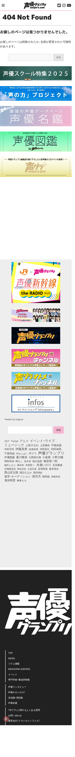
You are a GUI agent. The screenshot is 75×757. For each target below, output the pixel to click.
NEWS (11, 658)
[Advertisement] (36, 218)
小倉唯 (46, 457)
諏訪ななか (26, 472)
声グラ (33, 453)
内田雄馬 (56, 449)
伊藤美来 (21, 449)
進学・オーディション (17, 476)
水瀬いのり (43, 464)
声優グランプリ (51, 453)
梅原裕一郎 (50, 461)
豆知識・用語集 (15, 697)
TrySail (14, 441)
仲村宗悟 (9, 449)
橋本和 (20, 465)
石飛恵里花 (10, 468)
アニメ (24, 441)
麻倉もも (22, 480)
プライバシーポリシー (19, 726)
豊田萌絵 (37, 472)
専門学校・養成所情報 (19, 679)
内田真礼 (45, 449)
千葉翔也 (9, 453)
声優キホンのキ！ (16, 692)
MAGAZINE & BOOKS (19, 669)
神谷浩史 (21, 468)
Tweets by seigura (13, 419)
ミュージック (14, 445)
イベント (12, 674)
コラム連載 (13, 663)
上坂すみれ (32, 445)
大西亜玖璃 (35, 457)
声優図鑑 (9, 457)
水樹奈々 (30, 465)
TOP (10, 652)
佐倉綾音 (33, 449)
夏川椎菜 (21, 457)
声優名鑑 (12, 702)
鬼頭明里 (9, 480)
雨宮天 (36, 476)
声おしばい (21, 453)
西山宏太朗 (11, 472)
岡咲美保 (9, 461)
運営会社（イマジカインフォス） (24, 720)
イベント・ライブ (42, 440)
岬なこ (19, 461)
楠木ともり (10, 465)
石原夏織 (57, 465)
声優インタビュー (17, 686)
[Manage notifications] (6, 719)
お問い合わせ (15, 715)
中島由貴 (56, 445)
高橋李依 (55, 476)
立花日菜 (32, 468)
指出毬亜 (37, 461)
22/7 (6, 441)
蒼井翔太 (54, 469)
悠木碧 (27, 461)
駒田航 (46, 476)
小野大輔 (57, 457)
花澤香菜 (43, 468)
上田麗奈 (45, 445)
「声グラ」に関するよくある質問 (24, 710)
